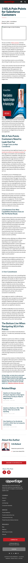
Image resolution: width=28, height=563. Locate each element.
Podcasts (4, 534)
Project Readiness (6, 512)
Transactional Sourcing (7, 517)
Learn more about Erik (18, 451)
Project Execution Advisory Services (10, 520)
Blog (3, 527)
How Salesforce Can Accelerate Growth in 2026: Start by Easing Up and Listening (14, 423)
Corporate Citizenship (7, 505)
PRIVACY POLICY (14, 558)
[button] (21, 1)
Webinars (4, 529)
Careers (4, 500)
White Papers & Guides (7, 531)
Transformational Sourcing (8, 515)
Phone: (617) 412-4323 (14, 544)
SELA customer (15, 42)
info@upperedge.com (14, 543)
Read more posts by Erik (17, 448)
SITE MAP (20, 558)
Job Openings (5, 503)
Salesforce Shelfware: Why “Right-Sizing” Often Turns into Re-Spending (13, 409)
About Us (4, 498)
